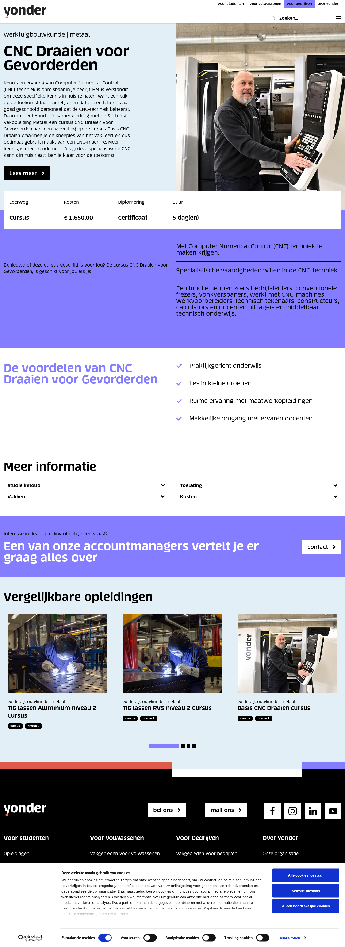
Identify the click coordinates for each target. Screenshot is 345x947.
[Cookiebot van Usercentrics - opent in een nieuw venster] (30, 937)
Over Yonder (328, 4)
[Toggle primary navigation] (337, 18)
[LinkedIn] (313, 811)
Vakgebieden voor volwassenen (125, 853)
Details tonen (289, 938)
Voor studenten (231, 4)
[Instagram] (292, 811)
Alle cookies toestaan (305, 875)
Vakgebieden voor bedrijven (206, 853)
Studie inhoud (24, 485)
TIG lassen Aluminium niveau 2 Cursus (52, 711)
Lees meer (23, 173)
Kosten (188, 497)
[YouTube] (333, 811)
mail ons (222, 810)
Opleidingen (16, 853)
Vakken (16, 497)
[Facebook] (272, 811)
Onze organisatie (281, 853)
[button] (164, 746)
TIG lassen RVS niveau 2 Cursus (167, 708)
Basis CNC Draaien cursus (274, 708)
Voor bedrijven (299, 4)
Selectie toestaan (306, 891)
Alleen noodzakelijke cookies (306, 906)
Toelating (191, 485)
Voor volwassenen (265, 4)
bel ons (163, 810)
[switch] (150, 937)
